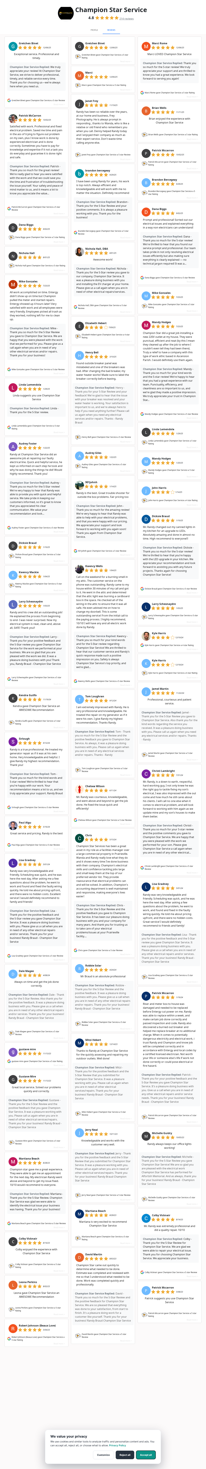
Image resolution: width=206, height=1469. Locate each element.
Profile (94, 30)
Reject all (125, 1454)
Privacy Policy (117, 1445)
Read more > (59, 104)
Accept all (146, 1454)
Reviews (111, 30)
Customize (103, 1454)
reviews (126, 18)
